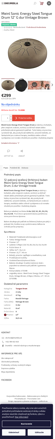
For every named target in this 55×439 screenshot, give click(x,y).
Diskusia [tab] (25, 168)
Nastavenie (26, 423)
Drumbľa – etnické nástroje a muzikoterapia (22, 345)
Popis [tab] (6, 168)
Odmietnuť (14, 432)
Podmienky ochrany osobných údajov (16, 365)
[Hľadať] (35, 3)
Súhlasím (39, 432)
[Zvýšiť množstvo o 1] (10, 116)
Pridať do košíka (25, 118)
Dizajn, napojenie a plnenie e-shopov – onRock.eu (28, 401)
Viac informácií (21, 417)
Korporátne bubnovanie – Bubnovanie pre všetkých (27, 396)
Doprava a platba (8, 368)
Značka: (9, 30)
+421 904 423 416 (12, 341)
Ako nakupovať (7, 358)
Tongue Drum (21, 288)
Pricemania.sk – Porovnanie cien (27, 398)
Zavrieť (27, 151)
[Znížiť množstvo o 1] (10, 119)
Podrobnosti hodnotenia (36, 27)
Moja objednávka (8, 372)
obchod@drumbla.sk (13, 338)
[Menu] (49, 3)
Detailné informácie (9, 143)
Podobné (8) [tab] (15, 168)
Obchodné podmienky (10, 361)
